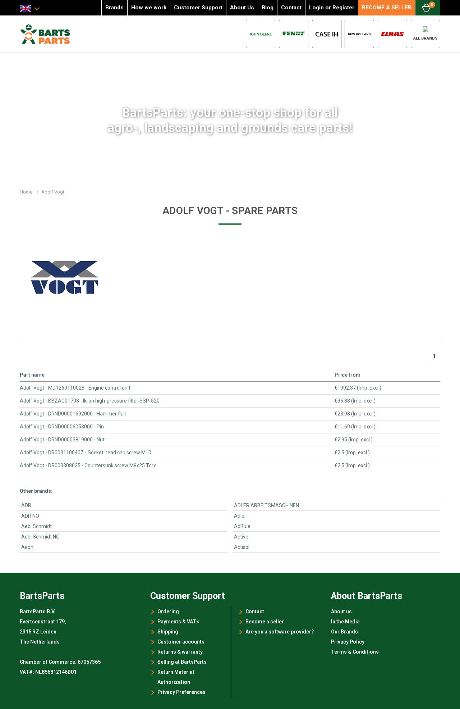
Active (241, 537)
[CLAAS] (392, 34)
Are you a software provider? (279, 632)
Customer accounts (180, 642)
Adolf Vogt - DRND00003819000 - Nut (62, 439)
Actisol (241, 547)
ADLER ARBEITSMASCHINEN (266, 505)
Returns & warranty (180, 652)
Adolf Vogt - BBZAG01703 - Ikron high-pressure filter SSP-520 (90, 401)
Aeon (27, 547)
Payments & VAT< (178, 621)
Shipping (167, 632)
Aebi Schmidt (36, 526)
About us (341, 611)
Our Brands (344, 632)
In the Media (345, 621)
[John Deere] (260, 34)
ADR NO (30, 516)
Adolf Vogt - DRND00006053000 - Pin (62, 427)
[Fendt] (293, 34)
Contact (291, 7)
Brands (114, 7)
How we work (148, 7)
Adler (240, 516)
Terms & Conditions (355, 652)
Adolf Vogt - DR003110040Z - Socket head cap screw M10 (85, 452)
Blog (267, 7)
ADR (26, 505)
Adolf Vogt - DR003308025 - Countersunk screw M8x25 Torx (88, 465)
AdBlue (242, 526)
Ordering (168, 611)
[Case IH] (326, 34)
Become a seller (264, 621)
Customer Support (198, 7)
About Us (242, 7)
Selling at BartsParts (182, 662)
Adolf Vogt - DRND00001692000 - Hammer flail (73, 414)
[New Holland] (359, 34)
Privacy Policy (347, 642)
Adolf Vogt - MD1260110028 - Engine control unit (75, 388)
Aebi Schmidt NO (40, 537)
